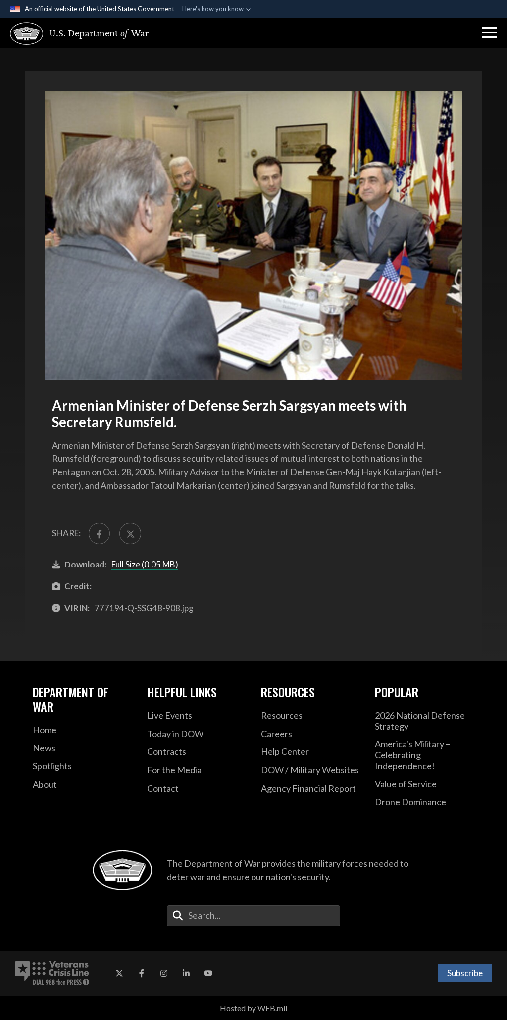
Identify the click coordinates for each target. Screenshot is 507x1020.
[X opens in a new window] (119, 973)
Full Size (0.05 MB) (144, 564)
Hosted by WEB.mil (253, 1008)
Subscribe (465, 973)
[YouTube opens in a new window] (208, 973)
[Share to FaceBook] (99, 533)
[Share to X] (130, 533)
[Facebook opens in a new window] (141, 973)
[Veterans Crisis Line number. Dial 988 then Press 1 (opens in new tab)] (52, 973)
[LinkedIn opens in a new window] (186, 973)
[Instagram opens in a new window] (163, 973)
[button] (489, 32)
